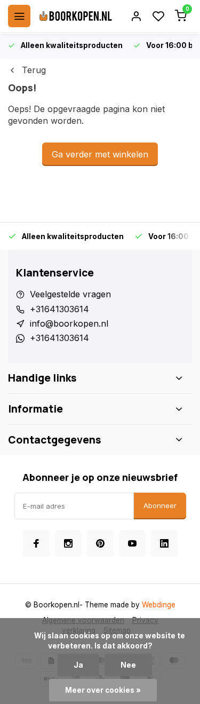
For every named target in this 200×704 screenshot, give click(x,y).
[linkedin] (164, 543)
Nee (128, 665)
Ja (78, 665)
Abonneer (160, 505)
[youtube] (132, 543)
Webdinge (158, 604)
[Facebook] (36, 543)
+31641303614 (59, 309)
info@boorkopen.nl (69, 323)
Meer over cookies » (103, 690)
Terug (34, 70)
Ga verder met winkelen (100, 154)
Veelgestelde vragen (70, 294)
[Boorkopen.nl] (75, 16)
